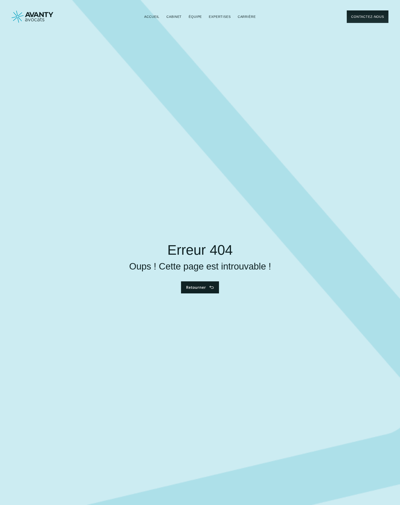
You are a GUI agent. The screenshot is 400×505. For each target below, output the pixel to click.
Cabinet (174, 17)
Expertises (220, 17)
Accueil (151, 17)
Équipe (195, 17)
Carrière (247, 17)
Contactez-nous (367, 17)
